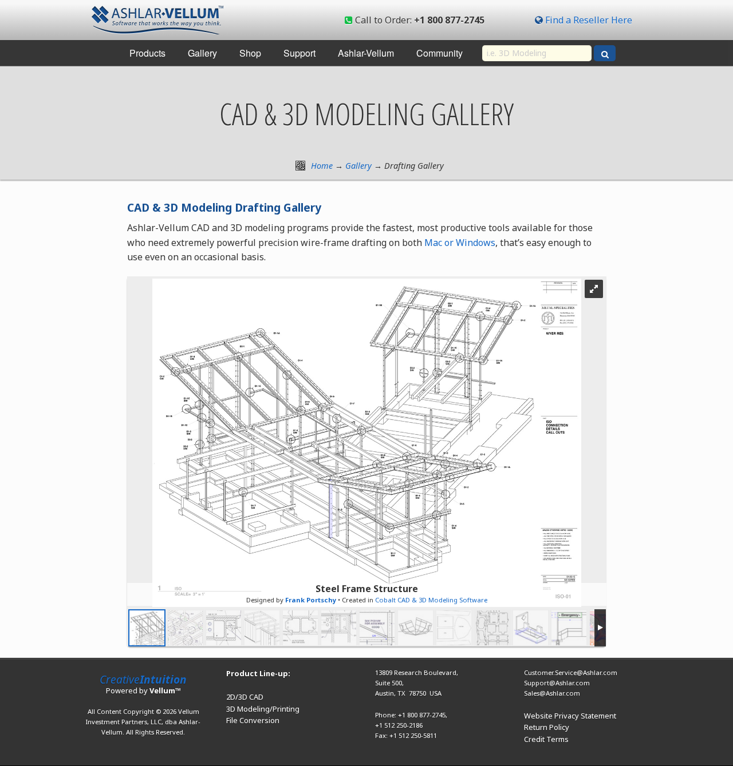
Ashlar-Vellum (366, 52)
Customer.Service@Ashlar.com (570, 672)
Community (439, 52)
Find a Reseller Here (588, 20)
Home (322, 165)
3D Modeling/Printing (262, 709)
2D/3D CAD (244, 697)
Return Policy (546, 727)
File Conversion (252, 720)
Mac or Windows (459, 242)
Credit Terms (546, 739)
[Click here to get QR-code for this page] (300, 165)
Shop (250, 52)
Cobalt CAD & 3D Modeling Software (431, 600)
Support (299, 52)
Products (147, 52)
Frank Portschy (310, 600)
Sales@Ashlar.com (552, 693)
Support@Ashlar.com (557, 682)
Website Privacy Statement (570, 716)
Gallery (202, 52)
